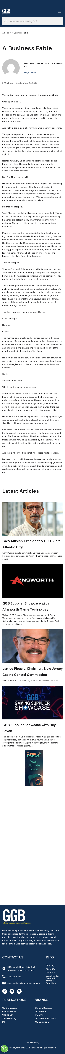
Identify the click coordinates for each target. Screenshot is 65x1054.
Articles (5, 33)
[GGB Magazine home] (6, 12)
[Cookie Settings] (4, 1048)
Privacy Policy (32, 1043)
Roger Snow (30, 72)
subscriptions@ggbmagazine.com (23, 983)
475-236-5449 (14, 976)
